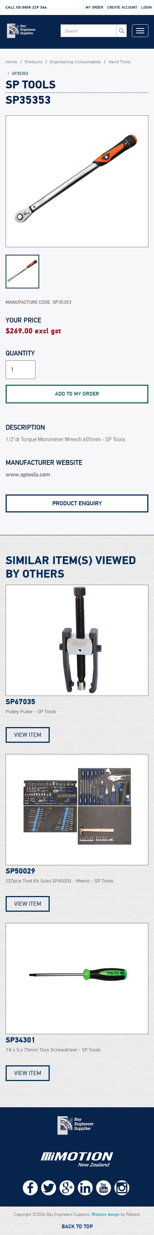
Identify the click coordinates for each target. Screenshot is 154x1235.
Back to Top (77, 1226)
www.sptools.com (28, 475)
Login (146, 7)
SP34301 (20, 1040)
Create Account (122, 7)
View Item (27, 735)
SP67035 (20, 702)
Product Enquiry (77, 503)
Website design (106, 1214)
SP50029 (20, 871)
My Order (94, 7)
